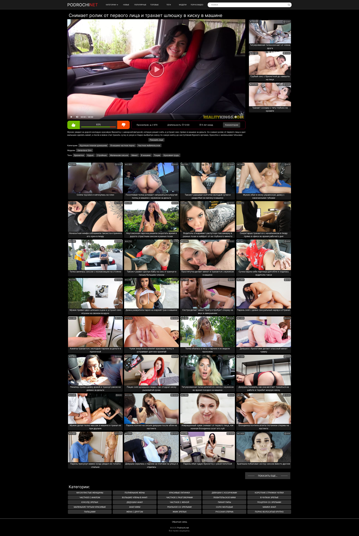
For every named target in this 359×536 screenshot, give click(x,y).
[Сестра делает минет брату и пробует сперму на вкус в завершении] (207, 293)
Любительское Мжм (224, 497)
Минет (135, 155)
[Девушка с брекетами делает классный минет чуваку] (263, 331)
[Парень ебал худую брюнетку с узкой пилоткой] (207, 447)
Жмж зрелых (180, 511)
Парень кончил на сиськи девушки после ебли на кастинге (151, 427)
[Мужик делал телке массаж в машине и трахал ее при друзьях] (95, 408)
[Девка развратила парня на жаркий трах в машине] (151, 293)
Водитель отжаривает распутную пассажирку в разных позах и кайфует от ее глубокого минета (207, 235)
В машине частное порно (122, 145)
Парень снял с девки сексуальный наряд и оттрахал (263, 310)
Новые (126, 5)
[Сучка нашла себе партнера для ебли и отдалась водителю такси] (263, 255)
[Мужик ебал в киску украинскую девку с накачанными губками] (263, 178)
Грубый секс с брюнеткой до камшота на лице (269, 78)
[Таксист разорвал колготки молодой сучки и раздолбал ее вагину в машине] (207, 178)
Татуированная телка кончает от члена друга (270, 46)
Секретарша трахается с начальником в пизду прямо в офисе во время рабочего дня (263, 235)
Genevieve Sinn (84, 150)
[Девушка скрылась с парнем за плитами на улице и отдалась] (151, 447)
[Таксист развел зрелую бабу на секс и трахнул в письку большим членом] (151, 255)
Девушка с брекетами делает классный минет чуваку (263, 350)
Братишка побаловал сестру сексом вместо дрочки (263, 463)
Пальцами (89, 511)
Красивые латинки (179, 492)
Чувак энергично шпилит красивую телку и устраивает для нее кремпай (151, 350)
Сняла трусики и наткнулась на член (95, 194)
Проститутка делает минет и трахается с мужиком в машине (207, 273)
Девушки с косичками (224, 492)
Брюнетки (79, 155)
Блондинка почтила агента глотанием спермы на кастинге (264, 427)
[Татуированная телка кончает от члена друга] (270, 31)
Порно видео (197, 5)
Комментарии (231, 125)
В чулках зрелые (269, 497)
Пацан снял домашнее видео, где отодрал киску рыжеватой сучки (151, 388)
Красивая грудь (171, 155)
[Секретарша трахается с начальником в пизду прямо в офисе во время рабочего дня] (263, 216)
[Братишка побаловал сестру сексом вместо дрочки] (263, 447)
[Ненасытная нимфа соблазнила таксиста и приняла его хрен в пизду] (95, 216)
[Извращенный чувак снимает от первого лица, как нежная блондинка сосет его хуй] (207, 408)
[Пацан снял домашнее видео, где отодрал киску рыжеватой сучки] (151, 370)
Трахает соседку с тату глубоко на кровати (270, 109)
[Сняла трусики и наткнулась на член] (95, 178)
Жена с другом (134, 511)
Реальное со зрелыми (179, 507)
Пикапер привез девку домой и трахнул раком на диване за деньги (95, 388)
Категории (111, 5)
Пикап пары (224, 502)
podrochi (82, 4)
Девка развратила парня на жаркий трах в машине (151, 310)
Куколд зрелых (89, 502)
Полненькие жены (135, 492)
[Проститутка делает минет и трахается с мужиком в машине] (207, 255)
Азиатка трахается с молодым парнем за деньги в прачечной (95, 350)
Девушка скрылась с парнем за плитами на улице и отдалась (151, 465)
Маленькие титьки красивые (90, 507)
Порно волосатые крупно (269, 511)
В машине (145, 155)
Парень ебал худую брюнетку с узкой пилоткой (207, 463)
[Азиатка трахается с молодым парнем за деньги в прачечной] (95, 331)
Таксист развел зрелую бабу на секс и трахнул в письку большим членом (151, 273)
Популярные (140, 5)
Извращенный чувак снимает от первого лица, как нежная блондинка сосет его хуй (207, 427)
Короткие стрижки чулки (269, 492)
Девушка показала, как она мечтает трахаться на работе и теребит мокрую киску (264, 388)
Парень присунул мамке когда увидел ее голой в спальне (95, 465)
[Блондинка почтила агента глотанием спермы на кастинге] (263, 408)
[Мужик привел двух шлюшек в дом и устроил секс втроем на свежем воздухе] (95, 293)
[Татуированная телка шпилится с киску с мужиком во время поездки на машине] (207, 370)
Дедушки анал (135, 502)
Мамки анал (269, 507)
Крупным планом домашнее (93, 145)
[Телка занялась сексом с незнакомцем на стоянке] (95, 255)
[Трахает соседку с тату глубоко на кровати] (270, 94)
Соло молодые (224, 507)
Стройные (102, 155)
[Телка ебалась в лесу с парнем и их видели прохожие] (207, 331)
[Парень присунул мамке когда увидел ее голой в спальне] (95, 447)
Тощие (157, 155)
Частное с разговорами (179, 497)
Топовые (154, 5)
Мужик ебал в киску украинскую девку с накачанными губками (263, 196)
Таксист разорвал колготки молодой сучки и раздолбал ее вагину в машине (208, 196)
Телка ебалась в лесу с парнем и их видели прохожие (207, 350)
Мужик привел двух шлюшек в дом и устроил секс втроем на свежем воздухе (95, 312)
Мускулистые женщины (89, 492)
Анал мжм (134, 507)
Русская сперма (224, 511)
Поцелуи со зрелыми (269, 502)
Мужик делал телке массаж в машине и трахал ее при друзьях (95, 427)
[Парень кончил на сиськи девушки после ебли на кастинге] (151, 408)
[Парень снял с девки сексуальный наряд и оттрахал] (263, 293)
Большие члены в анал (134, 497)
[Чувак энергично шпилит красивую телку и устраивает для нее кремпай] (151, 331)
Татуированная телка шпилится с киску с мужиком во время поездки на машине (208, 388)
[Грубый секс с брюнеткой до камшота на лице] (270, 63)
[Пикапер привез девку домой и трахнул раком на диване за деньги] (95, 370)
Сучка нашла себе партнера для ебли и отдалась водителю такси (264, 273)
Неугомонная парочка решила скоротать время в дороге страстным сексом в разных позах (151, 235)
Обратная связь (179, 522)
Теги (168, 5)
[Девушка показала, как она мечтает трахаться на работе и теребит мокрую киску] (263, 370)
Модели (183, 5)
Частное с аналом (90, 497)
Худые (90, 155)
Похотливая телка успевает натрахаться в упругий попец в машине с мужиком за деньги (151, 196)
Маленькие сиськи (119, 155)
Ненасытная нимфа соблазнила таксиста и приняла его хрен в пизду (95, 235)
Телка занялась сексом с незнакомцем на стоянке (95, 271)
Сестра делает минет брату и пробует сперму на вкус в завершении (207, 312)
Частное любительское (149, 145)
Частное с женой (179, 502)
